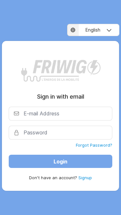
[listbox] (93, 30)
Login (60, 161)
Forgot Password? (94, 145)
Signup (85, 177)
